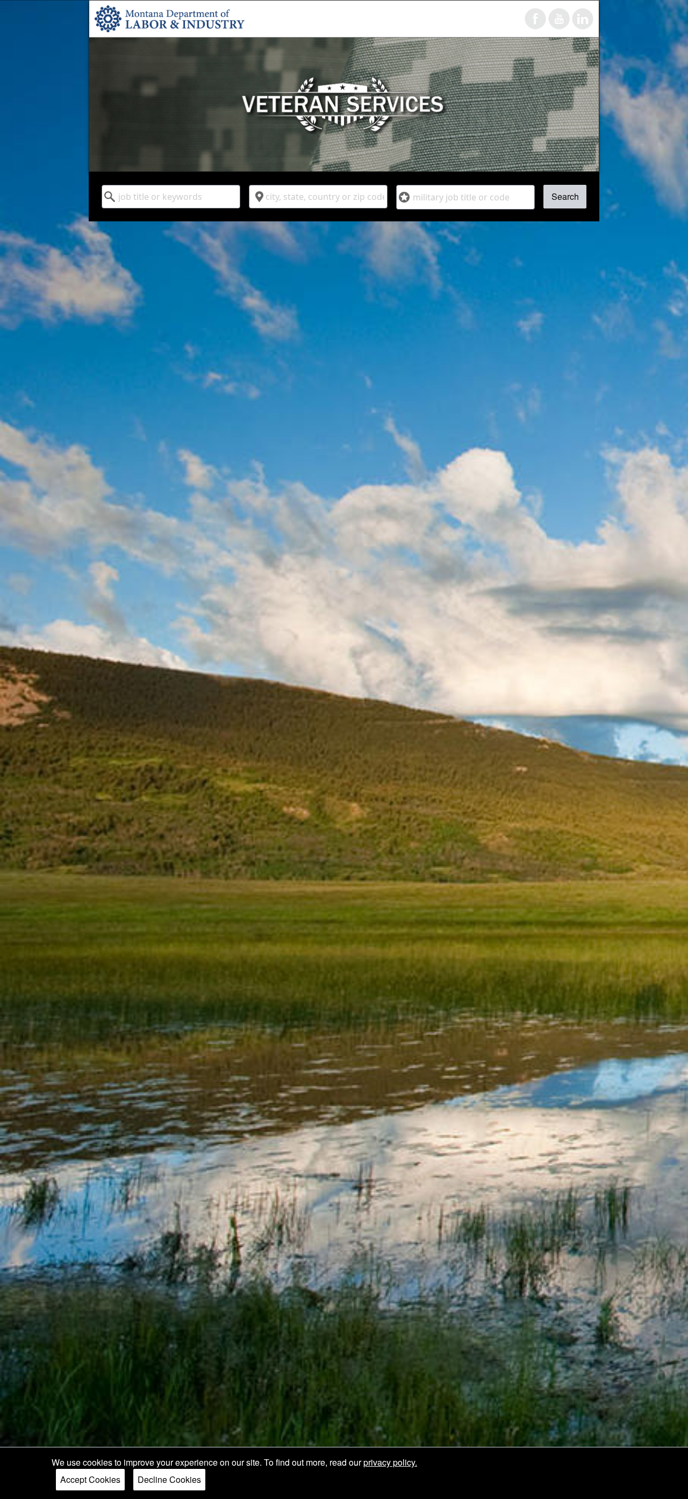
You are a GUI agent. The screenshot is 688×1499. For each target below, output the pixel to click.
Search (565, 196)
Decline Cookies (169, 1479)
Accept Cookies (90, 1479)
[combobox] (171, 196)
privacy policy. (390, 1462)
